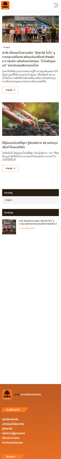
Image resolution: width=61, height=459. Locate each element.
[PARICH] (5, 5)
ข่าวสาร (7, 47)
